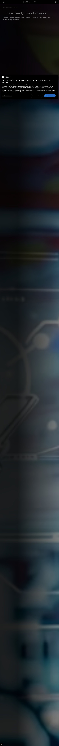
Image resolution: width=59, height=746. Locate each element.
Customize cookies (7, 95)
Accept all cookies (49, 95)
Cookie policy (18, 91)
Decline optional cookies (37, 95)
